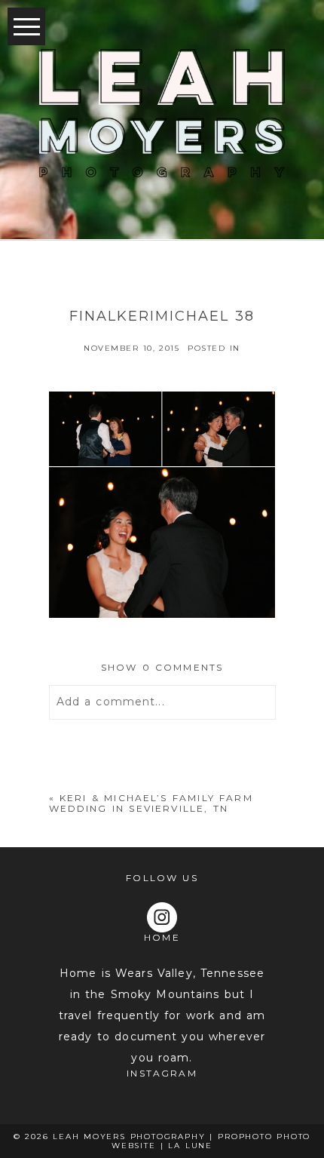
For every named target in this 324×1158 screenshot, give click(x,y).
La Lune (190, 1145)
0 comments (162, 667)
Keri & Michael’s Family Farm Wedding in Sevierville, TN (151, 803)
